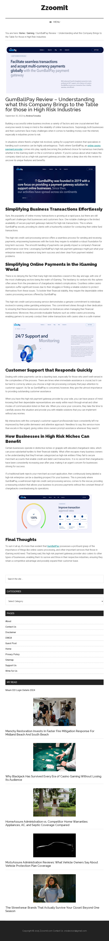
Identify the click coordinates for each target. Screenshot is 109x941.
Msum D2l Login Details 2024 (20, 690)
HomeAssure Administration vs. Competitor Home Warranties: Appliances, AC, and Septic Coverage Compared (46, 823)
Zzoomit (54, 8)
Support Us (10, 665)
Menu (56, 22)
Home (8, 649)
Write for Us (11, 671)
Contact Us (10, 626)
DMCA (8, 637)
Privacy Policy (12, 654)
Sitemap (9, 660)
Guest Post (11, 643)
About (8, 621)
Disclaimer (10, 632)
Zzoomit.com (46, 931)
